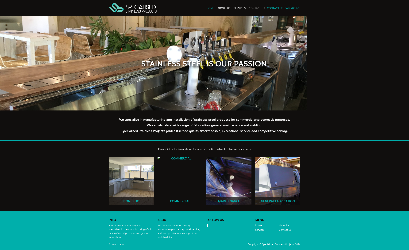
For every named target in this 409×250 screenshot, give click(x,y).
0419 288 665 (292, 8)
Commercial (180, 201)
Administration (117, 244)
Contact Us (257, 8)
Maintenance (229, 201)
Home (210, 8)
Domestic (131, 201)
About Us (223, 8)
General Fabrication (278, 201)
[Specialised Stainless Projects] (156, 8)
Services (240, 8)
